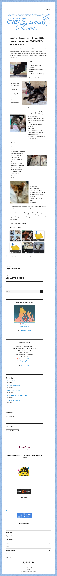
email (19, 215)
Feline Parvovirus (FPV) (14, 390)
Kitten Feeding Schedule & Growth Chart (19, 395)
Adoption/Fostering (24, 256)
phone (25, 215)
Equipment (9, 539)
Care (7, 543)
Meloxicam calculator (13, 385)
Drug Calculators (11, 550)
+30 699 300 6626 (25, 330)
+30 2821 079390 (25, 365)
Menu (48, 9)
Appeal (31, 256)
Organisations (10, 536)
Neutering (9, 532)
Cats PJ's (10, 256)
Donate (28, 569)
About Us (9, 557)
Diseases (8, 554)
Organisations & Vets (13, 400)
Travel (8, 546)
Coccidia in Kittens (12, 380)
